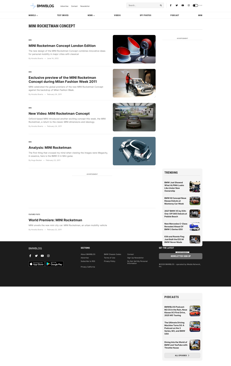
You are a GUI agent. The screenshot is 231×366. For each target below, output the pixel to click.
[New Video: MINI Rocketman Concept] (134, 117)
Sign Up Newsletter (135, 258)
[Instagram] (188, 5)
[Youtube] (182, 5)
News (90, 15)
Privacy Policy (109, 261)
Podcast (174, 15)
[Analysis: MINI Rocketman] (134, 151)
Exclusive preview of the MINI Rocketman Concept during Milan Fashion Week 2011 (63, 80)
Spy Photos (145, 15)
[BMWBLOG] (50, 248)
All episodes (181, 355)
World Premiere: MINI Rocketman (55, 220)
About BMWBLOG (88, 254)
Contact (74, 6)
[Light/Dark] (195, 5)
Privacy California (88, 267)
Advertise (64, 6)
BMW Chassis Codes (112, 254)
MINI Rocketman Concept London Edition (62, 46)
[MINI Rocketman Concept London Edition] (134, 49)
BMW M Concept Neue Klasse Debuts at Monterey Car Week (175, 201)
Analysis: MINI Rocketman (50, 148)
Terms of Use (109, 258)
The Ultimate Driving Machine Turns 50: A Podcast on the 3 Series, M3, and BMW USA (174, 328)
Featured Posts (34, 214)
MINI (200, 15)
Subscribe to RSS (88, 261)
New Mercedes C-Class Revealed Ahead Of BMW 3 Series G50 (175, 226)
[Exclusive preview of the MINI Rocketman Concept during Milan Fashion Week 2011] (134, 83)
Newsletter (85, 6)
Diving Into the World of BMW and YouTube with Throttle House (175, 345)
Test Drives (63, 15)
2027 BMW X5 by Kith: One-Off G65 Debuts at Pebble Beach (175, 214)
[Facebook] (170, 5)
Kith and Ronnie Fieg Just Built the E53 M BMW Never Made (174, 239)
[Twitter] (176, 5)
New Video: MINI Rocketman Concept (59, 113)
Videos (117, 15)
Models (32, 15)
